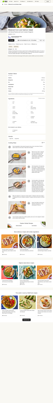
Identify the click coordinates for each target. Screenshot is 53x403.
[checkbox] (8, 34)
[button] (26, 99)
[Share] (44, 40)
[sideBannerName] (26, 64)
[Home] (2, 4)
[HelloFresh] (4, 1)
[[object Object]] (41, 40)
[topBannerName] (26, 8)
